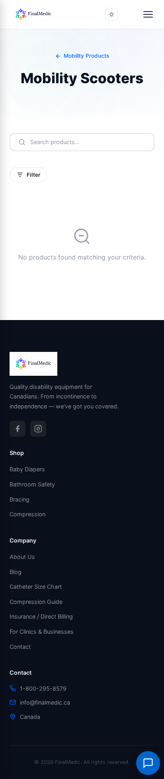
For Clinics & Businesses (42, 631)
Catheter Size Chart (36, 586)
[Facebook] (17, 429)
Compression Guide (36, 601)
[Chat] (148, 763)
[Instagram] (38, 429)
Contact (20, 646)
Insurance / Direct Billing (41, 616)
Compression (27, 514)
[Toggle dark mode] (111, 14)
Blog (15, 571)
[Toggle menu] (148, 14)
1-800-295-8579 (43, 688)
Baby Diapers (27, 469)
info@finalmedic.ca (45, 702)
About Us (22, 556)
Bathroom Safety (32, 484)
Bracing (19, 499)
